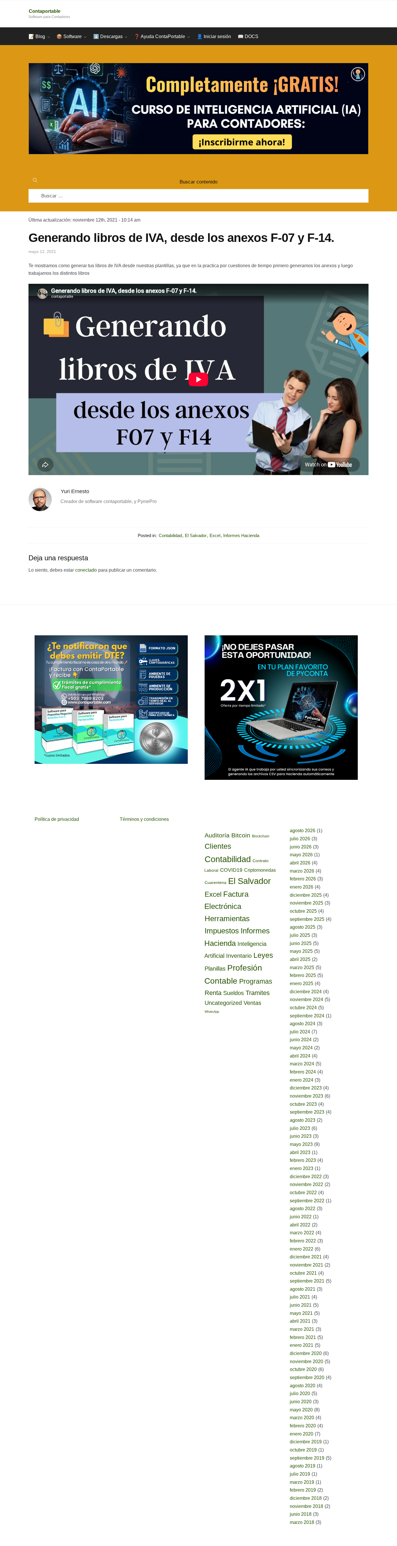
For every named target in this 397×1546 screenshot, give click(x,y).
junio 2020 (301, 1401)
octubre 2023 (303, 1104)
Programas (255, 981)
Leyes (263, 955)
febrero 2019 (303, 1490)
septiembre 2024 (307, 1015)
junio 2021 (301, 1305)
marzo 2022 (302, 1232)
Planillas (215, 968)
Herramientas (227, 918)
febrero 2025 (303, 975)
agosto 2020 (302, 1385)
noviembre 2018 (306, 1506)
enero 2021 (301, 1345)
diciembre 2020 (306, 1353)
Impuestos (222, 931)
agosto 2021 (302, 1289)
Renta (213, 992)
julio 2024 (300, 1031)
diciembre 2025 (306, 895)
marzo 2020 (302, 1417)
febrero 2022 (303, 1240)
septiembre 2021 (307, 1280)
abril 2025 (300, 959)
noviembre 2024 (306, 999)
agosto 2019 (302, 1465)
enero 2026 (301, 887)
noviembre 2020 (306, 1361)
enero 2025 (301, 983)
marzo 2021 (302, 1329)
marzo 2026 (302, 871)
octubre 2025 (303, 911)
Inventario (239, 956)
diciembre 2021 (306, 1256)
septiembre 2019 (307, 1458)
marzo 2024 (302, 1063)
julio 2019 (300, 1474)
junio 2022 (301, 1216)
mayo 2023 (301, 1144)
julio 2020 (300, 1393)
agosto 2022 (302, 1208)
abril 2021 (300, 1321)
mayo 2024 (301, 1047)
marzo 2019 (302, 1482)
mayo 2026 (301, 854)
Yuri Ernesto (75, 491)
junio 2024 (301, 1039)
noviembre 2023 (306, 1096)
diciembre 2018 (306, 1498)
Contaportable (44, 11)
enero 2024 (301, 1080)
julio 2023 (300, 1128)
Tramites (258, 992)
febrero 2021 (303, 1337)
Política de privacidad (57, 819)
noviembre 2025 (306, 903)
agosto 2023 (302, 1120)
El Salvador (196, 535)
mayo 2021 (301, 1313)
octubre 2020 (303, 1369)
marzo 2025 (302, 967)
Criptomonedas (260, 870)
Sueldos (233, 993)
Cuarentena (215, 882)
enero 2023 (301, 1168)
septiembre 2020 (307, 1377)
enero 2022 (301, 1249)
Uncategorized (223, 1003)
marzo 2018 (302, 1522)
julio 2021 (300, 1296)
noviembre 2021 (306, 1265)
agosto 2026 (302, 830)
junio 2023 (301, 1136)
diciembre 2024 (306, 991)
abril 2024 (300, 1055)
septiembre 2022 (307, 1200)
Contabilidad (170, 535)
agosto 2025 (302, 927)
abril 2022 (300, 1224)
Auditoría (217, 835)
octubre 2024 (303, 1007)
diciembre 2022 (306, 1176)
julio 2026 (300, 838)
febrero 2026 (303, 878)
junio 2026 (301, 846)
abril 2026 (300, 862)
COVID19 (231, 870)
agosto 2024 (302, 1023)
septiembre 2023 (307, 1112)
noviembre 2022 (306, 1184)
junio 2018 (301, 1514)
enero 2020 (301, 1433)
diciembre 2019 (306, 1441)
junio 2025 (301, 943)
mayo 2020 (301, 1409)
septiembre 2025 (307, 919)
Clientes (218, 846)
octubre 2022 (303, 1192)
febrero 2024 (303, 1071)
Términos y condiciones (144, 819)
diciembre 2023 (306, 1087)
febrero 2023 (303, 1160)
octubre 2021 (303, 1273)
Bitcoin (240, 835)
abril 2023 (300, 1152)
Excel (215, 535)
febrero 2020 (303, 1425)
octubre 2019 (303, 1449)
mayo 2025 (301, 951)
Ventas (252, 1003)
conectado (86, 570)
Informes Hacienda (241, 535)
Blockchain (260, 836)
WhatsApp (212, 1011)
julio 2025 (300, 935)
